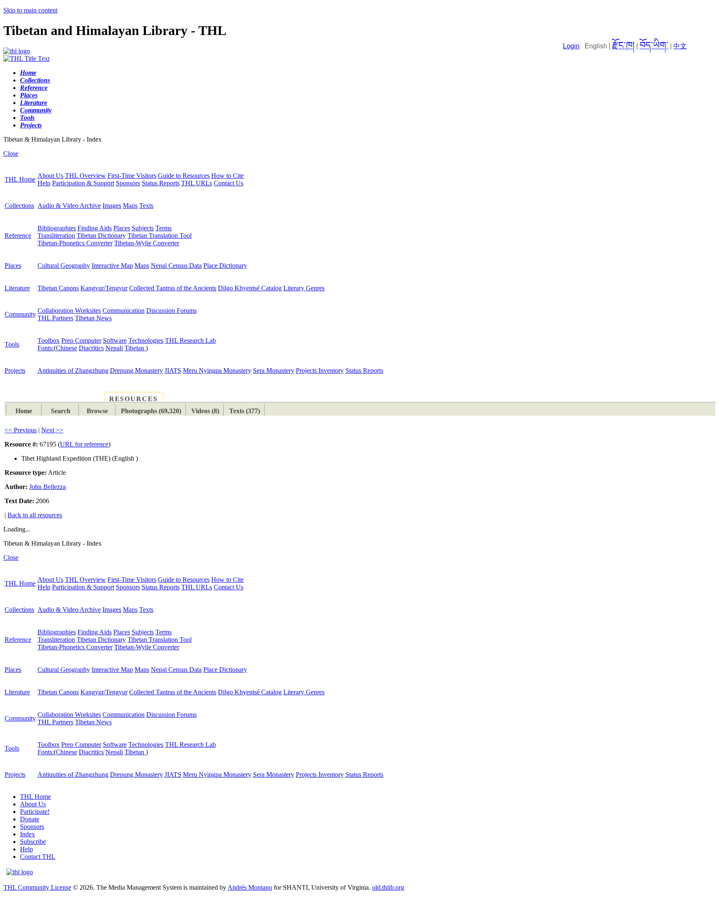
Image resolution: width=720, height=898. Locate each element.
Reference (18, 235)
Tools (12, 344)
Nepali (114, 348)
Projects (15, 370)
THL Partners (55, 318)
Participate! (35, 811)
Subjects (143, 228)
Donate (29, 819)
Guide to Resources (184, 175)
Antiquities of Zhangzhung (73, 370)
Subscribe (33, 841)
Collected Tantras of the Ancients (172, 288)
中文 (680, 46)
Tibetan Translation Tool (160, 235)
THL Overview (85, 175)
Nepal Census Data (176, 265)
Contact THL (37, 856)
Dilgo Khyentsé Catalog (250, 288)
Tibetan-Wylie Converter (146, 243)
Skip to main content (30, 10)
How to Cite (227, 175)
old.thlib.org (388, 887)
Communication (123, 310)
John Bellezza (47, 486)
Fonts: (46, 348)
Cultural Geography (64, 265)
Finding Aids (95, 228)
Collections (19, 205)
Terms (163, 228)
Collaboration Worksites (69, 310)
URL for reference (84, 444)
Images (111, 205)
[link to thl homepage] (19, 872)
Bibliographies (57, 228)
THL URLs (196, 183)
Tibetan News (93, 318)
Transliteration (56, 235)
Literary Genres (304, 288)
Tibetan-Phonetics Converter (75, 243)
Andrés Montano (250, 887)
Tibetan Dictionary (101, 235)
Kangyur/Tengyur (104, 288)
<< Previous (21, 430)
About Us (50, 175)
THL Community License (37, 887)
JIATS (173, 370)
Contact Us (228, 183)
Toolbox (49, 340)
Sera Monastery (273, 370)
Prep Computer (81, 340)
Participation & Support (83, 183)
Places (121, 228)
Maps (130, 205)
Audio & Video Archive (69, 205)
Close (10, 153)
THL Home (20, 179)
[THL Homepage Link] (16, 51)
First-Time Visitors (132, 175)
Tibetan (135, 348)
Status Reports (161, 183)
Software (115, 340)
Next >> (52, 430)
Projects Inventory (320, 370)
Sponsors (128, 183)
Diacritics (91, 348)
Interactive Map (112, 265)
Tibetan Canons (58, 288)
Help (44, 183)
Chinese (66, 348)
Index (27, 834)
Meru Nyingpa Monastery (217, 370)
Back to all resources (35, 515)
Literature (17, 288)
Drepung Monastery (136, 370)
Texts (146, 205)
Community (20, 314)
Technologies (145, 340)
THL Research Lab (190, 340)
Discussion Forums (171, 310)
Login (571, 46)
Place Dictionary (225, 265)
